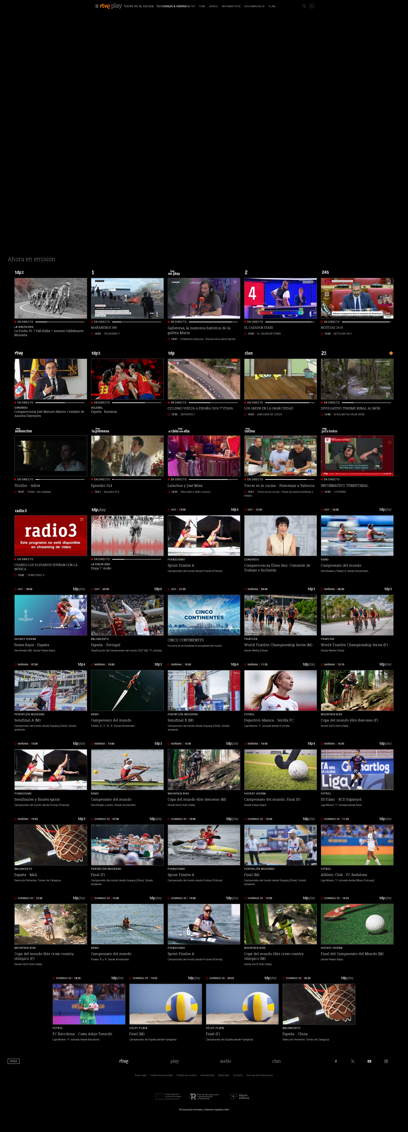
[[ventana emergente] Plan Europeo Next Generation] (168, 1100)
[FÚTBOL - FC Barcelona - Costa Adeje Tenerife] (89, 1013)
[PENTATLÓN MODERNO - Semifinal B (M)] (204, 701)
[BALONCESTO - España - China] (319, 1013)
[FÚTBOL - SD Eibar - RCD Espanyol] (357, 778)
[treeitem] (192, 6)
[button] (95, 6)
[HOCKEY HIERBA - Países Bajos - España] (50, 624)
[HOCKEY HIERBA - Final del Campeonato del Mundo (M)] (357, 935)
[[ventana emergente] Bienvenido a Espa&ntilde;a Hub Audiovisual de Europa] (240, 1100)
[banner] (145, 6)
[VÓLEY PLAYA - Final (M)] (165, 1013)
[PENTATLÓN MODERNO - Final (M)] (280, 856)
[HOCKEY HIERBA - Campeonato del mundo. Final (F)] (280, 778)
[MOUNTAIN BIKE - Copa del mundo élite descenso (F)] (357, 701)
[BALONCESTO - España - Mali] (50, 856)
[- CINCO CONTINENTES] (204, 624)
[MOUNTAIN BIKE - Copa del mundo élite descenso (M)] (204, 778)
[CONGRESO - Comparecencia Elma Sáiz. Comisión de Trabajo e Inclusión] (280, 546)
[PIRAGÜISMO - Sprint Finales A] (204, 546)
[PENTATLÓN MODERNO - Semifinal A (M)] (50, 701)
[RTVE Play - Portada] (111, 6)
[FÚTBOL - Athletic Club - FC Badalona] (357, 856)
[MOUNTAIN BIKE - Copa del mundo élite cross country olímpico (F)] (50, 935)
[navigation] (220, 6)
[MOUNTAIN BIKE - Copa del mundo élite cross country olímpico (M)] (280, 935)
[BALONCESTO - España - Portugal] (127, 624)
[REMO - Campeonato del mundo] (357, 546)
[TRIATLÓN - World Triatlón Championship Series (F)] (357, 624)
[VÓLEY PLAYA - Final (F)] (242, 1013)
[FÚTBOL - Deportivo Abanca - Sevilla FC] (280, 701)
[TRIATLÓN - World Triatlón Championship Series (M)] (280, 624)
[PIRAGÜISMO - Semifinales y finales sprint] (50, 778)
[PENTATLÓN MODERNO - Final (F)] (127, 856)
